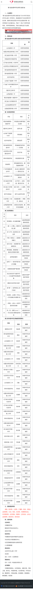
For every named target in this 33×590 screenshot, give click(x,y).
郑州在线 (17, 516)
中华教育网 (5, 514)
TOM (10, 512)
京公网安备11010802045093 (25, 586)
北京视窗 (12, 514)
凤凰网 (18, 514)
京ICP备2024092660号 (9, 586)
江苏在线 (23, 514)
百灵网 (18, 512)
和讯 (14, 512)
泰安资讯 (11, 516)
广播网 (20, 509)
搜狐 (6, 509)
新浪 (24, 509)
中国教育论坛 (24, 512)
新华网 (10, 509)
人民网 (15, 509)
